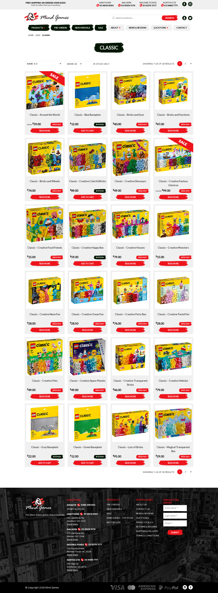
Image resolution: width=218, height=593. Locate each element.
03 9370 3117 (149, 5)
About (114, 27)
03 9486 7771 (171, 5)
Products (37, 27)
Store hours (72, 524)
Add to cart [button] (87, 131)
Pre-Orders (60, 27)
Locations (160, 27)
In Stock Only (101, 64)
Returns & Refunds (146, 526)
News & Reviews (137, 27)
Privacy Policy (144, 522)
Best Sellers (114, 522)
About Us (141, 504)
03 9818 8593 (106, 5)
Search (169, 18)
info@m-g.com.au (75, 509)
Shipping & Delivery (147, 531)
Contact (181, 27)
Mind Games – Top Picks (120, 518)
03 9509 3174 (128, 5)
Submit (175, 532)
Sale (100, 27)
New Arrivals (82, 27)
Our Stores (142, 518)
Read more (44, 131)
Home (31, 35)
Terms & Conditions (147, 535)
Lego (37, 35)
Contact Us (143, 509)
